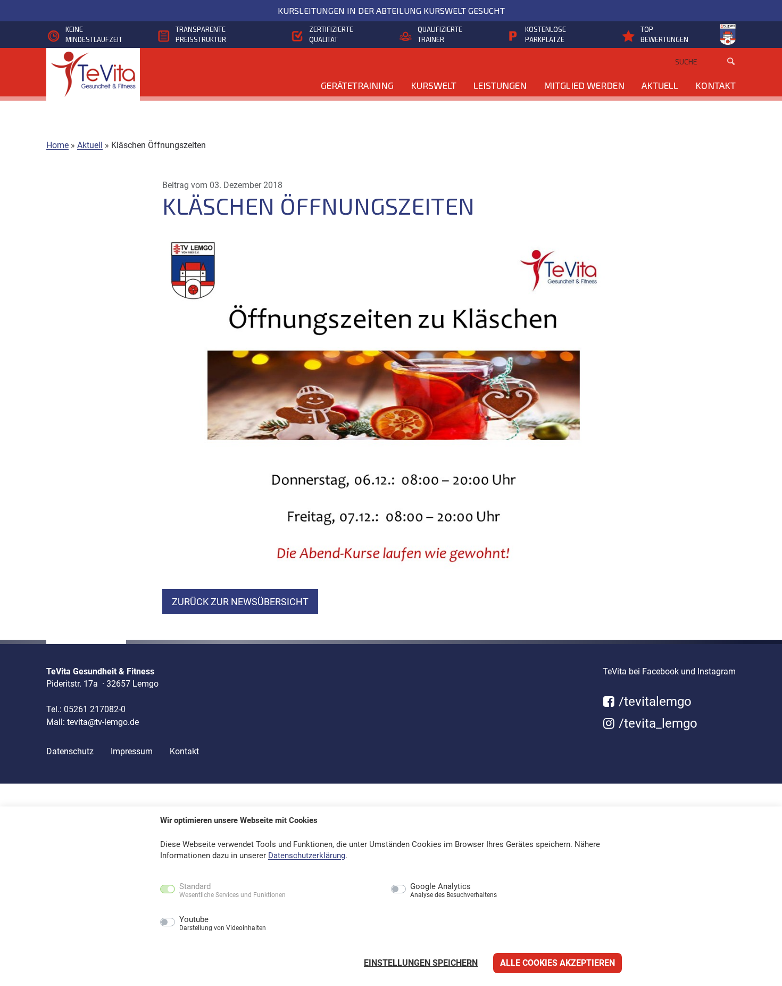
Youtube (222, 924)
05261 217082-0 (95, 709)
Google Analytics (453, 891)
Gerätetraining (357, 85)
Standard (232, 891)
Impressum (132, 751)
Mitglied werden (584, 85)
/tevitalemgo (653, 701)
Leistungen (500, 85)
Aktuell (660, 85)
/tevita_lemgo (656, 723)
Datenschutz (70, 751)
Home (57, 145)
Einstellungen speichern (421, 963)
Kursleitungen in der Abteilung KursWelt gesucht (391, 10)
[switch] (144, 923)
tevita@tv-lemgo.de (103, 722)
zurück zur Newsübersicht (240, 601)
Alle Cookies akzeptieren (557, 963)
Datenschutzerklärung (306, 855)
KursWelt (433, 85)
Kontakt (715, 85)
